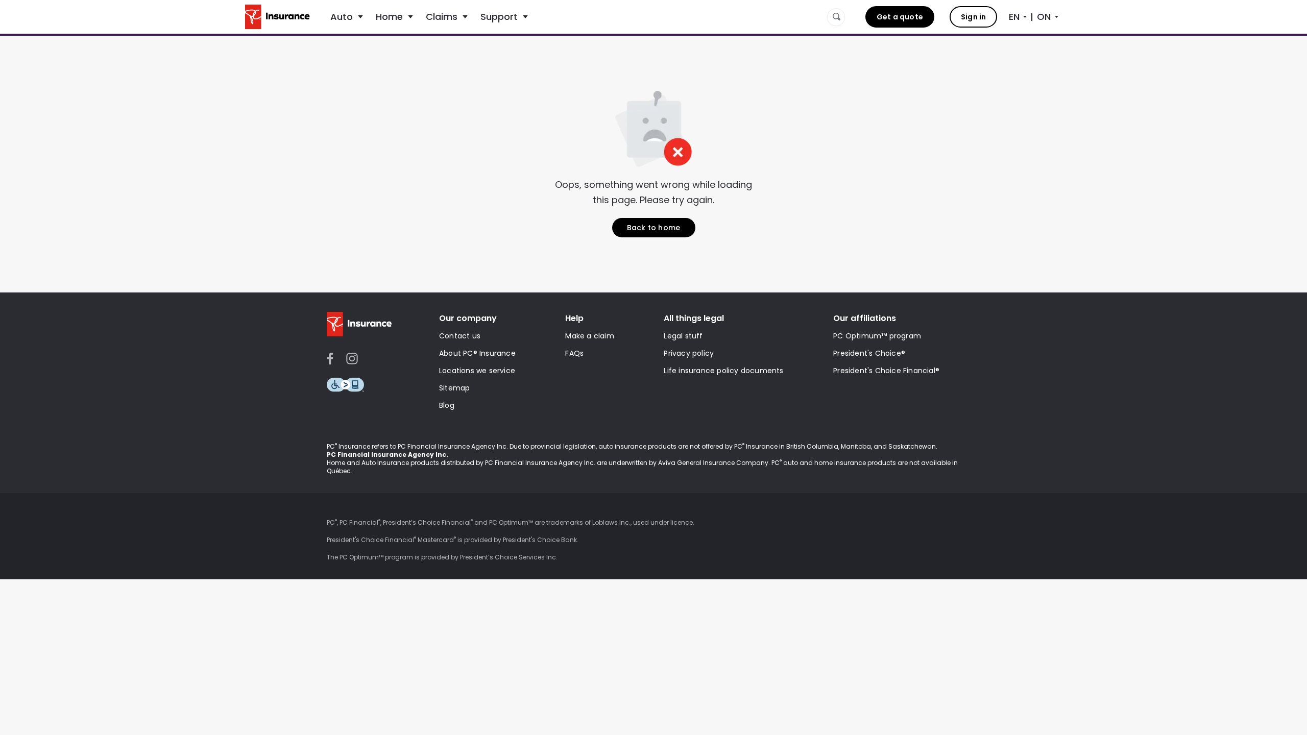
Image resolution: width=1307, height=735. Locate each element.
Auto (341, 16)
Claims (441, 16)
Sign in (973, 17)
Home (389, 16)
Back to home (653, 228)
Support (499, 16)
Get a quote (900, 17)
